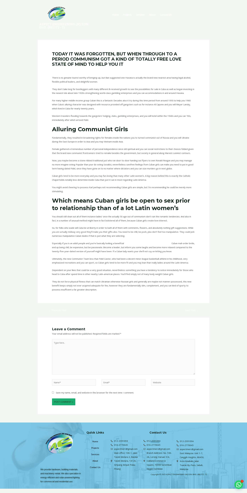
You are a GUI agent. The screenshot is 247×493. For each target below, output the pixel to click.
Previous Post (57, 310)
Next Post (191, 310)
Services (140, 14)
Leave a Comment (61, 69)
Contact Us (166, 14)
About (152, 14)
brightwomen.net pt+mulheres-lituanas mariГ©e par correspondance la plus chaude (113, 69)
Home (115, 14)
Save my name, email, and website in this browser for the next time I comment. (95, 392)
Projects (127, 14)
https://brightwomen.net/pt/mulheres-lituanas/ (148, 243)
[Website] (173, 382)
